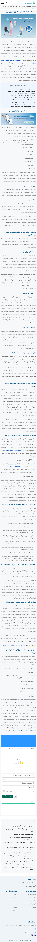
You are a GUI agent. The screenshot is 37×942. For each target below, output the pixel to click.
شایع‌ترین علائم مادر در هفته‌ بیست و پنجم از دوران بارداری (21, 91)
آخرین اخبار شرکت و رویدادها (29, 883)
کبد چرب (15, 913)
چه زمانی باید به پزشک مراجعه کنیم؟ (26, 93)
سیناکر (17, 72)
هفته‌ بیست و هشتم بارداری (13, 450)
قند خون (15, 910)
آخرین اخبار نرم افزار (31, 886)
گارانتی (34, 907)
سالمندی (15, 901)
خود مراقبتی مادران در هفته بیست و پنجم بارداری (23, 100)
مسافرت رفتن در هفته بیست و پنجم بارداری (25, 104)
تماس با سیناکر (32, 897)
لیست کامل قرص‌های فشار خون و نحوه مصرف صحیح (18, 853)
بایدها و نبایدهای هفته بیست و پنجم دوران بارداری (23, 102)
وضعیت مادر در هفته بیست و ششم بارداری (24, 731)
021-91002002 (31, 929)
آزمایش (15, 894)
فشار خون (15, 907)
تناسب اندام (14, 897)
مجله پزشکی (28, 6)
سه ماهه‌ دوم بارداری (15, 467)
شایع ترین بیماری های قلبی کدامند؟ (23, 834)
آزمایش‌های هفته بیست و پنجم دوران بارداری (24, 97)
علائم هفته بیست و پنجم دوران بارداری (26, 89)
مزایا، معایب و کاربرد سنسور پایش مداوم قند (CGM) (19, 864)
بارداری (19, 6)
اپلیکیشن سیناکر (32, 894)
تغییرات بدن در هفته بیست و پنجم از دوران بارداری (23, 95)
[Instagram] (35, 936)
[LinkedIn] (32, 936)
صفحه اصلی (34, 6)
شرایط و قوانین (32, 904)
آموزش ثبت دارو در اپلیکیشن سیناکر (23, 826)
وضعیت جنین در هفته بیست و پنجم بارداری (15, 645)
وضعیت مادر (15, 6)
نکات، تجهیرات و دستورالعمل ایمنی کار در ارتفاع (20, 861)
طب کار (15, 904)
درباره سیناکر (33, 901)
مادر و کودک (23, 6)
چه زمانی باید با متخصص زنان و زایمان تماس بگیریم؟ (23, 106)
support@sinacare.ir (28, 932)
